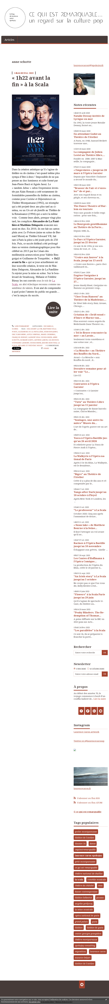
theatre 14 (80, 843)
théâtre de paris (95, 927)
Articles (9, 39)
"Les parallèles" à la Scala (89, 630)
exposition (80, 951)
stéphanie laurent (20, 343)
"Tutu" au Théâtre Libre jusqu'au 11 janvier (89, 403)
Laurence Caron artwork (86, 731)
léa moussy (53, 340)
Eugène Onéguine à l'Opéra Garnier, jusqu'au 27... (90, 278)
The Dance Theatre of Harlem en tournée (90, 207)
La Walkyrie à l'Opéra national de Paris (89, 457)
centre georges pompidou (88, 933)
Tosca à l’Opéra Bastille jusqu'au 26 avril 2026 (91, 439)
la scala (79, 879)
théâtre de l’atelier (84, 963)
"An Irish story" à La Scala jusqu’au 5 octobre (90, 578)
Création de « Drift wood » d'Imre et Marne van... (89, 316)
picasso (100, 897)
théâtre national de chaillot (89, 873)
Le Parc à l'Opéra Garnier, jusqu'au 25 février (90, 241)
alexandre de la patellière (30, 332)
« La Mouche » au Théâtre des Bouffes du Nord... (89, 352)
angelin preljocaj (84, 903)
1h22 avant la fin (34, 329)
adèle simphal (33, 334)
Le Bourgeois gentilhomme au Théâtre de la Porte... (90, 225)
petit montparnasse (85, 861)
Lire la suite (53, 309)
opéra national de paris (87, 915)
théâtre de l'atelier (84, 837)
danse (93, 843)
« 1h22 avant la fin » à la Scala (31, 81)
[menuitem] (9, 39)
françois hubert (19, 337)
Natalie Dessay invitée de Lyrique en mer (89, 117)
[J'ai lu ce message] (106, 999)
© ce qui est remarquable (87, 811)
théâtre (79, 927)
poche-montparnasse (86, 831)
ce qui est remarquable (86, 867)
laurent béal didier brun (40, 337)
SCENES (15, 329)
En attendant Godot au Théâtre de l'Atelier (87, 135)
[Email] (100, 711)
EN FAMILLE (48, 326)
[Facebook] (81, 711)
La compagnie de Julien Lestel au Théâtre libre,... (89, 153)
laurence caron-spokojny (88, 855)
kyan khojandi (50, 332)
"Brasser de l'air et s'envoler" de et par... (90, 189)
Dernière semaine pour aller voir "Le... (90, 370)
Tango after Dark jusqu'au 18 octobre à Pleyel (90, 493)
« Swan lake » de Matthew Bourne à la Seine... (89, 526)
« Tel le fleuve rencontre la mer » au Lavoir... (90, 334)
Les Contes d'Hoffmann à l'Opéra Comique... (89, 560)
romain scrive (26, 340)
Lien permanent (21, 326)
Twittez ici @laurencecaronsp (89, 740)
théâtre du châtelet (84, 885)
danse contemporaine (86, 891)
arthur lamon (41, 340)
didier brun (35, 343)
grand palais (81, 921)
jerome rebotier (49, 343)
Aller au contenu (10, 2)
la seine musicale (84, 909)
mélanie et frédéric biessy (30, 345)
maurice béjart (82, 957)
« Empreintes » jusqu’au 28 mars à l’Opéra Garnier (90, 171)
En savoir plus (34, 1002)
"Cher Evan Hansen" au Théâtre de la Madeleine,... (90, 298)
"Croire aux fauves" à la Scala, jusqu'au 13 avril (88, 259)
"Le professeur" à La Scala (90, 510)
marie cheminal (48, 334)
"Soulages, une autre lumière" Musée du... (89, 421)
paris (94, 921)
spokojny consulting (85, 945)
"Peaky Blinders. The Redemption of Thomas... (89, 614)
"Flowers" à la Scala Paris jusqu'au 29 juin (89, 596)
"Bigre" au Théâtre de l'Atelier (87, 475)
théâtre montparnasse (86, 939)
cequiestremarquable (85, 849)
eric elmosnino (19, 334)
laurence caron (98, 951)
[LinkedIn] (94, 711)
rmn (100, 885)
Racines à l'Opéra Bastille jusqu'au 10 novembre (89, 544)
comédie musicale (96, 879)
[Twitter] (88, 711)
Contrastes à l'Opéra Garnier (86, 385)
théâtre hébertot (83, 897)
